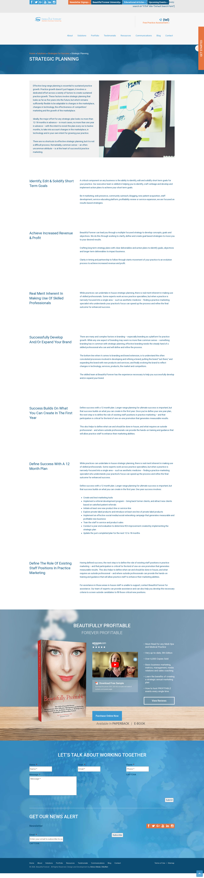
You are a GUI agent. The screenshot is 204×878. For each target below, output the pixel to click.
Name (33, 764)
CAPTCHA (131, 774)
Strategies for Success (59, 53)
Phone (130, 764)
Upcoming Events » (158, 2)
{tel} (166, 20)
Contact (169, 35)
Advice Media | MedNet (99, 867)
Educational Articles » (135, 2)
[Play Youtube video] (115, 665)
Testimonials (110, 35)
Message (34, 774)
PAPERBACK (120, 723)
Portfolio (95, 35)
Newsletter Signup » (79, 2)
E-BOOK (139, 723)
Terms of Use (160, 863)
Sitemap (171, 863)
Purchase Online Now (107, 715)
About (70, 35)
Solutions (81, 35)
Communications (144, 35)
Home (32, 53)
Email (81, 764)
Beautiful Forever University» (107, 2)
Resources (126, 35)
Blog (159, 35)
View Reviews (159, 700)
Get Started (199, 48)
